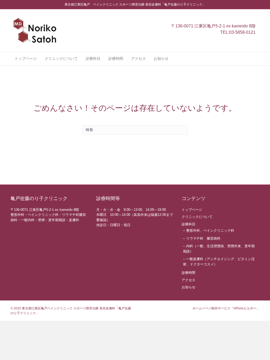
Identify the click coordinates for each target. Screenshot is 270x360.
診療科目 (93, 58)
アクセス (138, 58)
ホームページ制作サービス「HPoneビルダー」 (225, 308)
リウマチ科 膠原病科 (203, 238)
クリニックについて (61, 58)
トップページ (26, 58)
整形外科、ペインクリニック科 (210, 230)
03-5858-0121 (242, 32)
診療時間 (115, 58)
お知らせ (161, 58)
